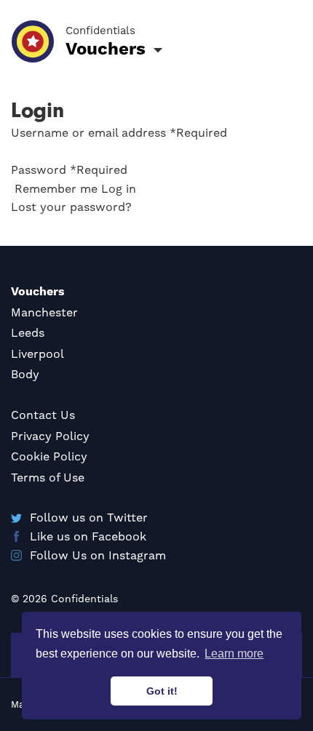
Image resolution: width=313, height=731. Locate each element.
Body (25, 374)
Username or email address (119, 133)
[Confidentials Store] (33, 41)
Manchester (44, 312)
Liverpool (37, 354)
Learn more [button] (234, 653)
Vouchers (38, 291)
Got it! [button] (162, 691)
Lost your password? (71, 207)
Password (69, 170)
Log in (118, 189)
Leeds (27, 333)
